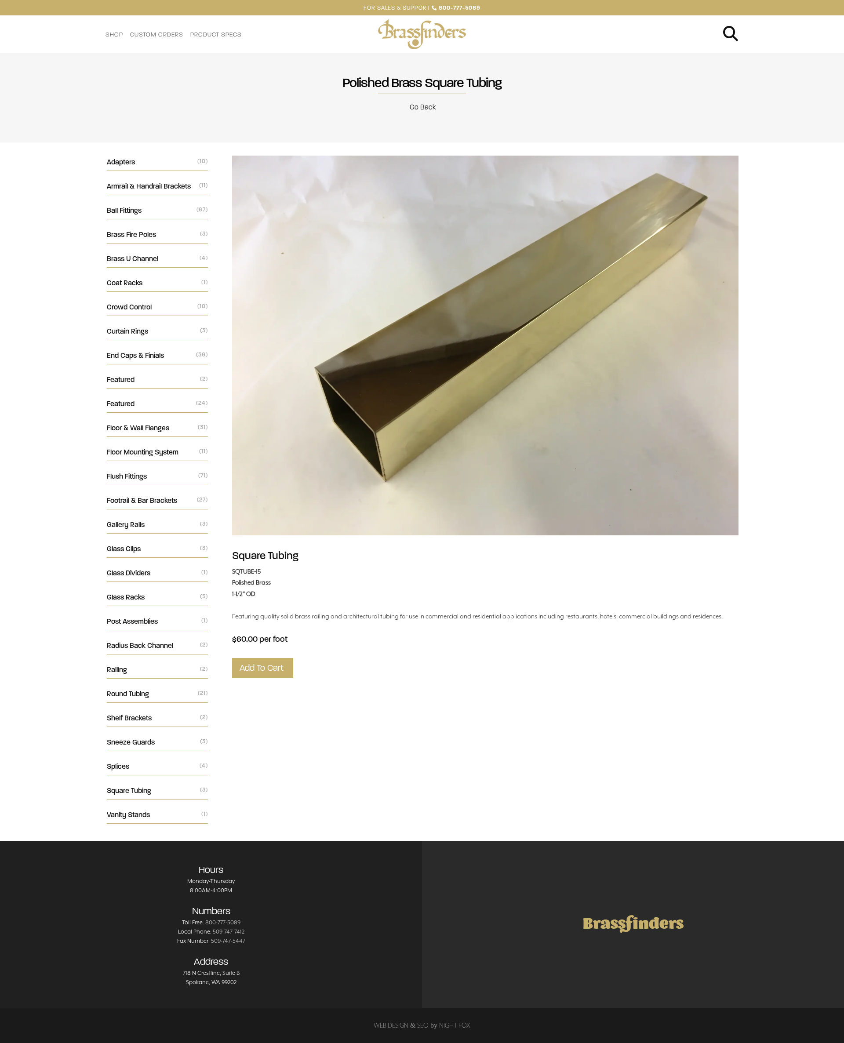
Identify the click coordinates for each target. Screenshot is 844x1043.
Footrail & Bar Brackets (157, 500)
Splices (157, 766)
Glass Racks (157, 597)
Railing (157, 669)
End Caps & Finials (157, 355)
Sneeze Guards (157, 742)
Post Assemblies (157, 621)
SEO (423, 1025)
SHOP (114, 34)
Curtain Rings (157, 331)
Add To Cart (263, 667)
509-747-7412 (228, 931)
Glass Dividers (157, 573)
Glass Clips (157, 549)
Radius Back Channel (157, 645)
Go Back (422, 107)
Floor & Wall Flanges (157, 428)
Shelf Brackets (157, 718)
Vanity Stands (157, 814)
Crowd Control (157, 307)
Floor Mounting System (157, 452)
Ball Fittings (157, 210)
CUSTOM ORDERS (156, 34)
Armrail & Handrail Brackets (157, 186)
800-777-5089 (222, 922)
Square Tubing (157, 790)
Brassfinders (633, 924)
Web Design (391, 1025)
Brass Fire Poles (157, 234)
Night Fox (454, 1025)
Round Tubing (157, 694)
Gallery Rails (157, 524)
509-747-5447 (228, 941)
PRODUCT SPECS (216, 34)
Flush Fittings (157, 476)
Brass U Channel (157, 258)
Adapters (157, 162)
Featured (157, 379)
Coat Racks (157, 283)
